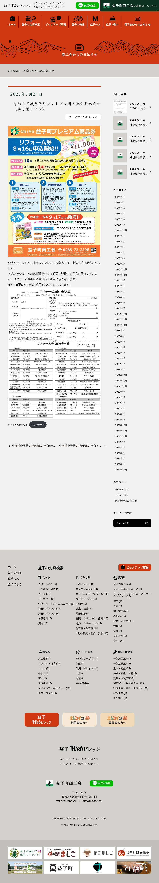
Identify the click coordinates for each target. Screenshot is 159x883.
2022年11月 (121, 380)
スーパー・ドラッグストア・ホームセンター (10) (132, 595)
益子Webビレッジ (42, 720)
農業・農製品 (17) (123, 621)
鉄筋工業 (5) (120, 693)
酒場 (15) (43, 623)
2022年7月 (120, 397)
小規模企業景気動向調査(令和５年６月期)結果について (83, 445)
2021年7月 (120, 453)
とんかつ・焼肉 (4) (48, 588)
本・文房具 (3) (121, 611)
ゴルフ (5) (43, 668)
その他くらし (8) (85, 584)
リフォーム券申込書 (17, 424)
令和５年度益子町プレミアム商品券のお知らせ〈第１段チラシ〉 (57, 106)
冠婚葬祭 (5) (82, 613)
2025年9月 (120, 235)
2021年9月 (120, 441)
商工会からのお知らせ (40, 71)
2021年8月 (120, 447)
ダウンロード (37, 424)
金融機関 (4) (82, 683)
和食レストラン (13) (49, 608)
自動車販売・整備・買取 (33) (92, 633)
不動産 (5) (81, 603)
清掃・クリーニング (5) (89, 623)
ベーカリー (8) (46, 598)
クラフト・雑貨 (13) (49, 663)
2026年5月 (120, 208)
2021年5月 (120, 458)
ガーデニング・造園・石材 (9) (92, 593)
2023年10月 (121, 324)
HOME (15, 71)
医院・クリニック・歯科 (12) (92, 618)
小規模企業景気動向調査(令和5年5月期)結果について (34, 445)
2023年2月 (120, 363)
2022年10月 (121, 386)
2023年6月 (120, 347)
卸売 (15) (118, 601)
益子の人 (13, 578)
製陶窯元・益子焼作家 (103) (129, 683)
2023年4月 (120, 352)
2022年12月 (121, 375)
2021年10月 (121, 436)
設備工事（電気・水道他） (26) (130, 688)
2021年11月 (121, 430)
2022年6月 (120, 402)
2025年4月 (120, 258)
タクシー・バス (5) (86, 598)
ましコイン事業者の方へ (117, 720)
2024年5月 (120, 302)
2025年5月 (120, 252)
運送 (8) (80, 678)
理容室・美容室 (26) (87, 628)
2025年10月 (121, 230)
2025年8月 (120, 241)
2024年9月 (120, 280)
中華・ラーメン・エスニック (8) (56, 603)
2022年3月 (120, 408)
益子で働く (15, 584)
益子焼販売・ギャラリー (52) (54, 688)
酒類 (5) (117, 626)
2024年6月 (120, 297)
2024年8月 (120, 285)
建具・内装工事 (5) (123, 678)
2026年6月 (120, 202)
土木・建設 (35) (122, 668)
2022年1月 (120, 419)
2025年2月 (120, 263)
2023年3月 (120, 358)
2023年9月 (120, 330)
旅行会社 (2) (45, 683)
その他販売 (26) (122, 584)
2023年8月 (120, 336)
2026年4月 (120, 213)
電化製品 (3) (120, 636)
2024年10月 (121, 274)
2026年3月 (120, 219)
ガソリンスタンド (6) (87, 588)
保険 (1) (80, 663)
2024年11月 (121, 269)
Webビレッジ (122, 489)
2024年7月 (120, 291)
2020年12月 (121, 469)
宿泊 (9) (42, 678)
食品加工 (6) (120, 698)
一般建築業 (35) (122, 663)
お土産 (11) (44, 658)
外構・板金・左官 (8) (125, 673)
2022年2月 (120, 414)
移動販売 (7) (45, 618)
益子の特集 (15, 572)
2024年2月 (120, 308)
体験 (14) (43, 673)
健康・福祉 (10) (84, 608)
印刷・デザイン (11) (87, 668)
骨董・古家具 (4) (47, 693)
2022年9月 (120, 391)
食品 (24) (118, 640)
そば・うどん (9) (47, 584)
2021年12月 (121, 425)
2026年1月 (120, 224)
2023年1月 (120, 369)
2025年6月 (120, 246)
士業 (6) (80, 673)
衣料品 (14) (119, 616)
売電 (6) (117, 606)
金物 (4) (117, 631)
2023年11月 (121, 319)
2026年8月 (120, 196)
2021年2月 (120, 464)
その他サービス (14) (87, 658)
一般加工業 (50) (122, 658)
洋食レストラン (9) (48, 613)
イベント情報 (121, 494)
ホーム (12, 567)
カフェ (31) (44, 593)
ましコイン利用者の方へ (79, 720)
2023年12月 (121, 313)
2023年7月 (120, 341)
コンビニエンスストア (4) (127, 588)
